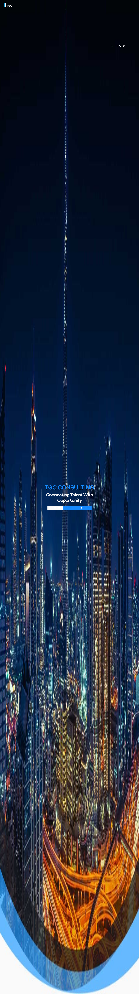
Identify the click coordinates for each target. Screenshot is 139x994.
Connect (86, 508)
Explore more (70, 508)
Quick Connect (55, 508)
